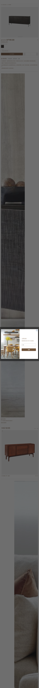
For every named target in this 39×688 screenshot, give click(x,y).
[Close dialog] (37, 330)
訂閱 (29, 349)
